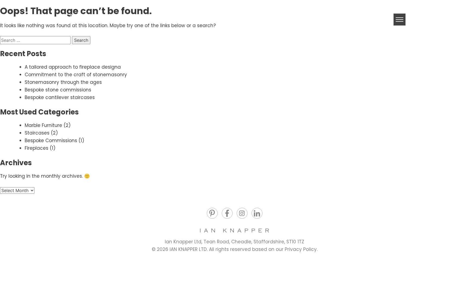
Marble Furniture (43, 125)
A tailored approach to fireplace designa (73, 67)
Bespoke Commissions (51, 140)
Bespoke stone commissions (58, 90)
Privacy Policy (301, 249)
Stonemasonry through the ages (63, 82)
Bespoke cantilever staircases (60, 97)
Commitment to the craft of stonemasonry (76, 74)
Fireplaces (36, 148)
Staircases (37, 133)
